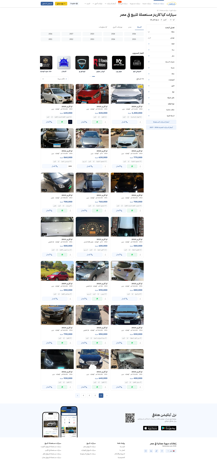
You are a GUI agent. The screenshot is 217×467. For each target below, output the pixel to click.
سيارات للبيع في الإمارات (88, 450)
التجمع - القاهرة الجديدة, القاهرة (62, 117)
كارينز (124, 117)
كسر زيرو (84, 161)
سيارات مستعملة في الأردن (53, 450)
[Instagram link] (145, 451)
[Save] (113, 87)
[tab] (139, 27)
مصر (171, 451)
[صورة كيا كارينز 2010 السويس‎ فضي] (92, 271)
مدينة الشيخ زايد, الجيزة (99, 338)
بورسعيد (68, 206)
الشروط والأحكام (120, 454)
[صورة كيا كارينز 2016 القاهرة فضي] (57, 359)
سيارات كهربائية (123, 3)
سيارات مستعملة (158, 3)
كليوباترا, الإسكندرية (135, 117)
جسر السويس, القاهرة (65, 250)
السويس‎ (103, 294)
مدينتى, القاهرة (136, 382)
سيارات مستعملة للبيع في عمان (51, 457)
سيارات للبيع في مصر (89, 446)
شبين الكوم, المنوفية (135, 338)
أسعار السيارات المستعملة (161, 122)
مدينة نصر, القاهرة (66, 294)
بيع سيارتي (60, 3)
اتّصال (123, 122)
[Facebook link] (162, 451)
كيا (128, 117)
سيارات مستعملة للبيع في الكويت (51, 446)
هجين (54, 206)
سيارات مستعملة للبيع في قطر (52, 454)
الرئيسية (122, 446)
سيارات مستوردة (135, 3)
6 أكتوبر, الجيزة (101, 250)
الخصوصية (121, 457)
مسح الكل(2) (154, 20)
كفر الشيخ (137, 294)
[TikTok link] (156, 451)
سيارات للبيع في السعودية (88, 454)
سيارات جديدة (147, 3)
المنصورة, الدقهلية (135, 161)
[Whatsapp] (97, 122)
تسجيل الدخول (47, 3)
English (73, 4)
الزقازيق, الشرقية (136, 250)
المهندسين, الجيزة (65, 161)
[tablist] (92, 27)
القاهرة (103, 117)
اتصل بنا (122, 450)
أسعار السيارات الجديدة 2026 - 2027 (161, 127)
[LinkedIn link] (151, 451)
